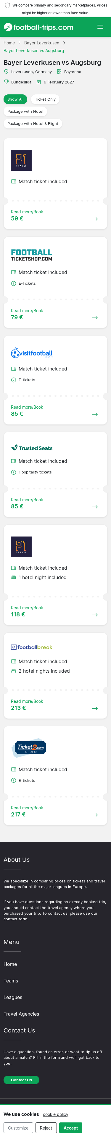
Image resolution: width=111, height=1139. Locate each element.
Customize (18, 1127)
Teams (11, 981)
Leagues (13, 997)
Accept (71, 1127)
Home (10, 964)
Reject (46, 1127)
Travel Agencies (21, 1014)
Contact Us (21, 1080)
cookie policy (55, 1114)
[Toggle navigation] (100, 27)
